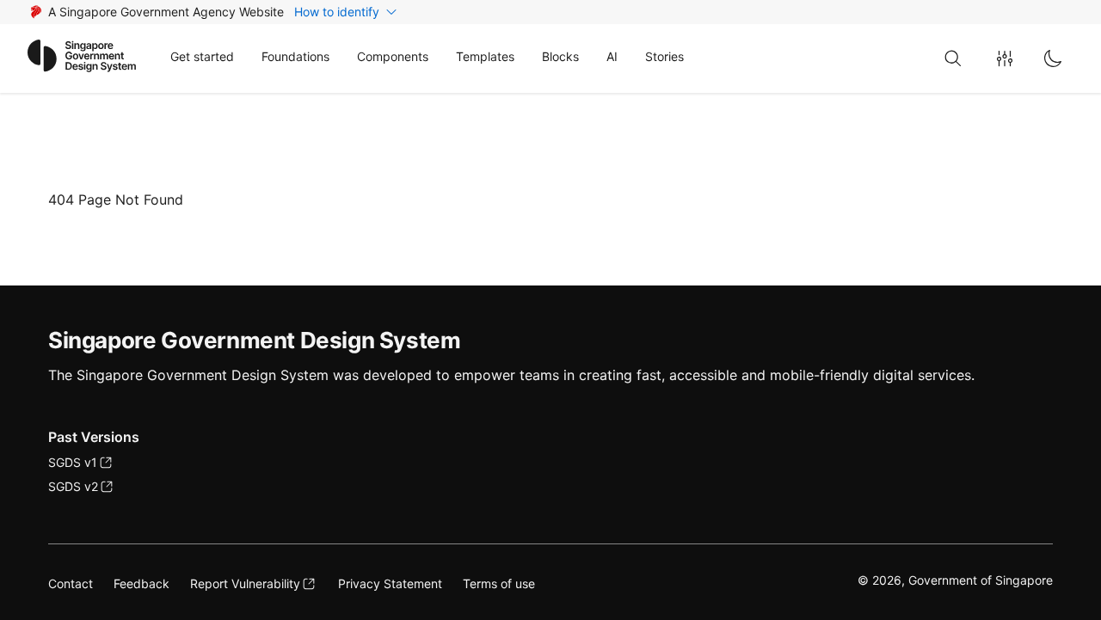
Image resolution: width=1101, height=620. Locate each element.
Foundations (295, 56)
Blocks (560, 56)
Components (392, 56)
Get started (202, 56)
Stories (664, 56)
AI (612, 56)
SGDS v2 (73, 486)
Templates (485, 56)
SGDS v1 (72, 462)
